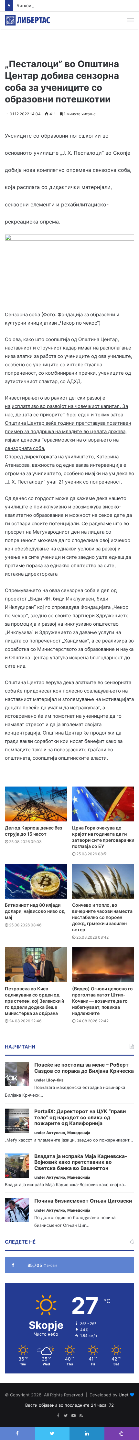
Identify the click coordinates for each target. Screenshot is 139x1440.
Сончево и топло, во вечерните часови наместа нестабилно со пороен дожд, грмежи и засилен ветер (102, 917)
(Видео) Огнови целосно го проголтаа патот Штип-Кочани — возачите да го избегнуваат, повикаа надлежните (102, 1001)
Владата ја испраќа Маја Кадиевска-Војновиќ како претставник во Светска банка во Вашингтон (80, 1162)
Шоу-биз (54, 1080)
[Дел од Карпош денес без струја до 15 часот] (36, 804)
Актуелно (55, 1132)
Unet (124, 1394)
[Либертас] (27, 20)
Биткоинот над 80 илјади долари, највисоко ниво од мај (75, 5)
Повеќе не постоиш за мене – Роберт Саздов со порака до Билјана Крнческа (84, 1068)
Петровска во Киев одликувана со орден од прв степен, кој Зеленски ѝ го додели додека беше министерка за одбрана (34, 1001)
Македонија (78, 1132)
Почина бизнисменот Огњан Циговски (83, 1201)
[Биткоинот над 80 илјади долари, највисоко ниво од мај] (36, 881)
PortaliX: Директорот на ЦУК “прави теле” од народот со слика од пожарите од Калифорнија (80, 1117)
